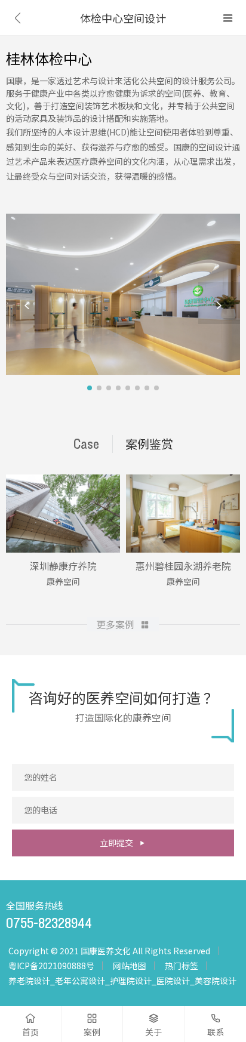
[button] (27, 303)
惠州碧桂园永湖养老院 (183, 566)
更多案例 (115, 624)
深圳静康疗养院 (63, 566)
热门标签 (181, 966)
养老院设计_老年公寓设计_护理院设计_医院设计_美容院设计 (122, 980)
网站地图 (129, 966)
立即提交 (116, 843)
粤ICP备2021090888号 (51, 966)
